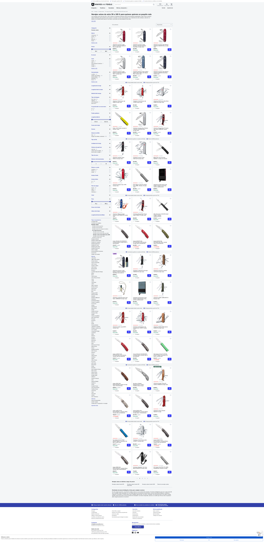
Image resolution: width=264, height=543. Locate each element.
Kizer (92, 322)
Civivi (92, 279)
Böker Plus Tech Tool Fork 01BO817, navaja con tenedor (160, 158)
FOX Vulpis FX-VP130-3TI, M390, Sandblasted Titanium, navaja (161, 468)
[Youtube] (138, 532)
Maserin (93, 335)
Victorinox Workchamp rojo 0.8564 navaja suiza (119, 102)
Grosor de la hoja (95, 207)
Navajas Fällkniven (95, 297)
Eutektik (93, 296)
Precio (93, 46)
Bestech (93, 270)
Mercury (93, 341)
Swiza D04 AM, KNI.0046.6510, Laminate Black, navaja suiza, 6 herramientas (140, 355)
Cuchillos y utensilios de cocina (97, 517)
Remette (93, 367)
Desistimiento (135, 515)
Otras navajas (94, 249)
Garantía (134, 512)
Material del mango (96, 93)
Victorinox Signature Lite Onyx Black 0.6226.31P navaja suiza (140, 468)
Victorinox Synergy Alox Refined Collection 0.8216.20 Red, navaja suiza (161, 45)
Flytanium (93, 299)
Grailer (92, 309)
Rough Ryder (94, 375)
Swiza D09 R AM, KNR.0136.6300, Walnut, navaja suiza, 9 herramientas (120, 384)
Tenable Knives (94, 386)
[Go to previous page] (137, 478)
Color (92, 195)
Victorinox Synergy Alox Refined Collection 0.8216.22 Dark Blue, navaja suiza (161, 72)
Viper (92, 392)
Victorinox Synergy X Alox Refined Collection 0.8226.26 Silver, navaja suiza (119, 72)
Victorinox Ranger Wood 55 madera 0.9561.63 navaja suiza (161, 384)
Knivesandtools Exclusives (97, 251)
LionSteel (93, 332)
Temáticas (102, 8)
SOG (92, 380)
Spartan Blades (94, 381)
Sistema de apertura (96, 147)
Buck (92, 274)
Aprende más (94, 405)
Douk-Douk (93, 288)
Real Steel (93, 364)
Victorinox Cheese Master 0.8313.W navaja (159, 411)
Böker (92, 273)
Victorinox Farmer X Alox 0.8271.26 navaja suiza (138, 158)
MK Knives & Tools (95, 345)
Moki (92, 343)
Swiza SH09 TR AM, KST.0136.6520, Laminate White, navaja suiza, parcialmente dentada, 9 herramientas (120, 411)
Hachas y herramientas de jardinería (119, 512)
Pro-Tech (93, 361)
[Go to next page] (147, 478)
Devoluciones (135, 513)
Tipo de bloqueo (95, 97)
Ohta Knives (94, 355)
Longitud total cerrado (97, 89)
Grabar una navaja (95, 254)
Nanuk (92, 348)
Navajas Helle (94, 313)
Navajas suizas (101, 11)
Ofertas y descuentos (121, 8)
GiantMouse (94, 306)
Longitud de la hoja (96, 85)
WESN (92, 395)
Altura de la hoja (95, 211)
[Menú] (262, 531)
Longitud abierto (95, 117)
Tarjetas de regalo (157, 512)
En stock (93, 55)
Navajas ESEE (94, 293)
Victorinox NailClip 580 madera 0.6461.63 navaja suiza (161, 327)
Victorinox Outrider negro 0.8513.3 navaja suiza (118, 158)
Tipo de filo (94, 139)
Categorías (93, 8)
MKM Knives (94, 346)
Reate (92, 366)
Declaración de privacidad (138, 517)
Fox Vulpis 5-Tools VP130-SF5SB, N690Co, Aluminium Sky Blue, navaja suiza (120, 441)
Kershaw (93, 320)
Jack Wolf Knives (95, 317)
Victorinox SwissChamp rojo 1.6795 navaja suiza (139, 102)
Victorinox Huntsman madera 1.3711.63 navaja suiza (160, 271)
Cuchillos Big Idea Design (97, 271)
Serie (92, 58)
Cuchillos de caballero (96, 223)
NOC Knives (94, 351)
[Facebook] (132, 532)
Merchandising (156, 513)
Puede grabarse (95, 113)
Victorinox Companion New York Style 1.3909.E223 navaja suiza (120, 298)
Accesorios (93, 252)
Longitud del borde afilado (98, 215)
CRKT (92, 284)
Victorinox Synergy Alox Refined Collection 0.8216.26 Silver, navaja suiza (140, 129)
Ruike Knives (94, 372)
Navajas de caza (95, 245)
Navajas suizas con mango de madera (100, 228)
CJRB (92, 280)
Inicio (92, 11)
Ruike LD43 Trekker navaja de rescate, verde (120, 129)
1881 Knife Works (95, 259)
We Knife (93, 393)
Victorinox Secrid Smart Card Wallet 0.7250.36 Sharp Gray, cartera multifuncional (140, 298)
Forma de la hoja (95, 125)
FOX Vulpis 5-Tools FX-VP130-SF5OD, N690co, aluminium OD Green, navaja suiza (161, 355)
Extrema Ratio (94, 294)
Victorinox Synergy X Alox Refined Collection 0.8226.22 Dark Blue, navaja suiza (139, 45)
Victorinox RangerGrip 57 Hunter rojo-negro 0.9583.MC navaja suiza (161, 129)
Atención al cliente (136, 510)
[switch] (259, 535)
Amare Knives (94, 261)
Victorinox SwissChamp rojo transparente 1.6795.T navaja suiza (140, 328)
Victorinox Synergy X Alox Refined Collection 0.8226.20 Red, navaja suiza (119, 45)
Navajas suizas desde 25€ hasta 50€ (101, 233)
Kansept (93, 319)
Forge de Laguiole (95, 302)
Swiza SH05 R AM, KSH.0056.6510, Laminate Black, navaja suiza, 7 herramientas (140, 411)
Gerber (93, 305)
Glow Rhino (94, 308)
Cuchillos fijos (94, 512)
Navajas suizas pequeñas (97, 226)
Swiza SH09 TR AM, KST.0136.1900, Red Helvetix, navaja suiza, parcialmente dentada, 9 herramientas (139, 242)
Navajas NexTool (95, 349)
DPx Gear (93, 290)
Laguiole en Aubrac (95, 326)
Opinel (92, 358)
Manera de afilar (95, 133)
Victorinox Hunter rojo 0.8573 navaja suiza (119, 327)
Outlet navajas (94, 402)
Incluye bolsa (94, 179)
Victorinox (93, 390)
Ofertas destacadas (95, 400)
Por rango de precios (109, 11)
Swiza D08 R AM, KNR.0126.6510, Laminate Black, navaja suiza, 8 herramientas (120, 468)
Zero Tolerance (94, 396)
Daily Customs (94, 285)
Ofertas (93, 398)
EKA (92, 291)
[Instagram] (135, 532)
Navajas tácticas (95, 239)
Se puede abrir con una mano (98, 106)
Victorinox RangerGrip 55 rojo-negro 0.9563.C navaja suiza (140, 214)
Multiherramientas (95, 513)
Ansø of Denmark (95, 262)
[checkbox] (109, 35)
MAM (92, 334)
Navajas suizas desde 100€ (99, 236)
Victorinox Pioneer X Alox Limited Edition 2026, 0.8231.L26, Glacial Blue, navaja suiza (140, 72)
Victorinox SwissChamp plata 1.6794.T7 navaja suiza (140, 440)
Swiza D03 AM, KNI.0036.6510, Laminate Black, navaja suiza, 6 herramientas (120, 242)
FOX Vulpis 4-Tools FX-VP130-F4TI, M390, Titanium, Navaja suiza (140, 185)
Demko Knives (94, 287)
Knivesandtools (94, 325)
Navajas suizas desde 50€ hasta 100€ (101, 234)
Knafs (92, 323)
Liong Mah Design (95, 331)
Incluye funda (94, 175)
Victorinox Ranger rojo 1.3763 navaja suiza (119, 185)
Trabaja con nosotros (157, 515)
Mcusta (93, 337)
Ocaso (92, 354)
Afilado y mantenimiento (96, 515)
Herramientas (94, 72)
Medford (93, 338)
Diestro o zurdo (95, 167)
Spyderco (93, 383)
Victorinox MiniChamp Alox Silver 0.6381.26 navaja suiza (161, 102)
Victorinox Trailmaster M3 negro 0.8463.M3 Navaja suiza (140, 271)
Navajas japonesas (95, 243)
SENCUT (93, 376)
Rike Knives (94, 370)
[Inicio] (101, 4)
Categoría (93, 28)
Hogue (92, 314)
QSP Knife (93, 363)
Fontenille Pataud (95, 300)
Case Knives (94, 276)
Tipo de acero (94, 155)
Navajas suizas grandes (97, 227)
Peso (92, 199)
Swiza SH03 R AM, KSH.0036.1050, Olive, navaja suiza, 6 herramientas (160, 242)
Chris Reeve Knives (95, 277)
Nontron (93, 352)
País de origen (95, 185)
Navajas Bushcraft (95, 248)
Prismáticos (114, 515)
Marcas (93, 256)
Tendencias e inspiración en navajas (99, 403)
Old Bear (93, 357)
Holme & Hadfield (95, 316)
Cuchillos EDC (94, 221)
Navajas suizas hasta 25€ (98, 231)
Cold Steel (93, 282)
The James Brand (95, 387)
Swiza (92, 384)
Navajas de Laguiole (95, 242)
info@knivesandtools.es (97, 524)
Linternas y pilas (115, 513)
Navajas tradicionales (96, 240)
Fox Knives (93, 303)
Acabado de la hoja (96, 143)
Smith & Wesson (95, 378)
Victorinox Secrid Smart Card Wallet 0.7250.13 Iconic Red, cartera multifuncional (160, 185)
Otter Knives (94, 360)
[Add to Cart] (129, 49)
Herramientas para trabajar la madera (120, 517)
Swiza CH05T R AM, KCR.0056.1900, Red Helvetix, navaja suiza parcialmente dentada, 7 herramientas (119, 355)
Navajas (95, 11)
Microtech (93, 340)
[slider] (92, 49)
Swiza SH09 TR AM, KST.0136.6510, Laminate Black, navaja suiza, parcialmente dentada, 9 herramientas (161, 441)
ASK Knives (94, 267)
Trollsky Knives (94, 389)
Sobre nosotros (156, 510)
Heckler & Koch (94, 311)
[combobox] (164, 24)
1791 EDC (93, 258)
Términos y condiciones (137, 518)
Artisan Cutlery (94, 265)
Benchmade (94, 268)
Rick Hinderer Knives (96, 369)
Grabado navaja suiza (97, 237)
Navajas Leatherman (96, 328)
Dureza (93, 129)
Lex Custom (94, 329)
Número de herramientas (97, 159)
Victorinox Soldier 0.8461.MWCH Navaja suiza (161, 298)
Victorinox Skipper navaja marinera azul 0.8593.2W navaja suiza (120, 215)
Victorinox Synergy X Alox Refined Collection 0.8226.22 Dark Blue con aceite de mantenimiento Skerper (119, 271)
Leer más (93, 21)
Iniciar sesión (166, 5)
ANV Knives (94, 264)
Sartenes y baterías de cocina (97, 518)
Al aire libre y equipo (116, 510)
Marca (93, 33)
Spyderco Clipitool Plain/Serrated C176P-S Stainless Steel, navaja (138, 384)
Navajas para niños (95, 246)
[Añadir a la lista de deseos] (129, 29)
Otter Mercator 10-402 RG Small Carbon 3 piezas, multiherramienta (161, 215)
